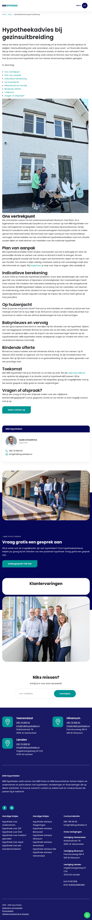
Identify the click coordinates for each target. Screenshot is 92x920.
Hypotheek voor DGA (12, 832)
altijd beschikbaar (76, 373)
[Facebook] (4, 808)
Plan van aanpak (12, 75)
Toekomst (9, 92)
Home (4, 14)
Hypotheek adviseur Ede (44, 849)
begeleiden (35, 265)
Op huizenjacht (11, 82)
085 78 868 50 (23, 722)
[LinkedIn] (12, 808)
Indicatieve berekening (15, 78)
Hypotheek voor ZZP (11, 828)
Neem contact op (16, 409)
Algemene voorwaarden (12, 908)
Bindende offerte (12, 89)
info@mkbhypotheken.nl (27, 726)
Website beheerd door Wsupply (15, 914)
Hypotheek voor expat (12, 842)
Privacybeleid (7, 911)
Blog (10, 14)
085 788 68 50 (70, 821)
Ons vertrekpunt (12, 72)
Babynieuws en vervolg (15, 85)
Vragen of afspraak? (14, 95)
